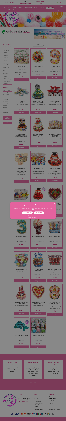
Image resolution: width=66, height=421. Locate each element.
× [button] (54, 203)
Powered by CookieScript (33, 217)
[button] (33, 216)
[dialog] (33, 210)
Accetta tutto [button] (27, 212)
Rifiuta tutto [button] (39, 212)
